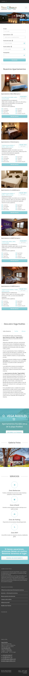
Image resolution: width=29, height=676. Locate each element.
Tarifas (16, 331)
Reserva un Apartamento (14, 558)
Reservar (14, 60)
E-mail (5, 28)
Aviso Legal (24, 670)
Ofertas (23, 331)
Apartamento (7, 34)
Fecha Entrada (7, 40)
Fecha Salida (6, 46)
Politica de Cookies (22, 671)
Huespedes (6, 52)
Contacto (25, 673)
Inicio (19, 670)
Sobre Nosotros (7, 331)
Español (4, 1)
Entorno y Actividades (14, 432)
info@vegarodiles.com (9, 659)
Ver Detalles (14, 116)
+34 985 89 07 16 (7, 657)
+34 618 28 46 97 (7, 655)
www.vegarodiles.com (8, 661)
